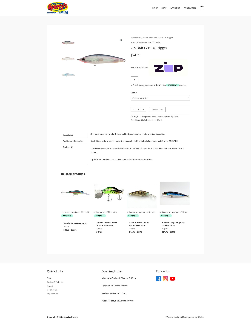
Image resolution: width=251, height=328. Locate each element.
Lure (139, 37)
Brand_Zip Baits (141, 120)
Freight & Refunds (55, 282)
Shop (164, 8)
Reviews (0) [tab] (68, 147)
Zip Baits (156, 42)
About (50, 286)
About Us (175, 8)
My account (52, 293)
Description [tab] (68, 135)
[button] (121, 40)
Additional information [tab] (73, 141)
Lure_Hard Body (155, 120)
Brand (133, 42)
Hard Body (147, 37)
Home (155, 8)
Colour (134, 92)
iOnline (201, 317)
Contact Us (190, 8)
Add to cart (157, 109)
